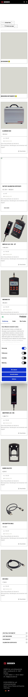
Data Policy (7, 688)
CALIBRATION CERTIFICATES (10, 642)
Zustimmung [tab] (5, 321)
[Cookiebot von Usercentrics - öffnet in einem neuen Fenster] (19, 317)
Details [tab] (14, 321)
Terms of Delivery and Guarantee (16, 686)
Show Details (23, 151)
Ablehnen (14, 379)
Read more (6, 208)
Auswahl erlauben (14, 374)
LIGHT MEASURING (7, 636)
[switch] (24, 353)
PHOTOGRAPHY (6, 639)
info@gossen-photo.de (11, 676)
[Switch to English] (8, 691)
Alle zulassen (14, 369)
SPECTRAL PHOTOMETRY (9, 633)
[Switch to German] (5, 691)
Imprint (5, 686)
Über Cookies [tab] (23, 321)
